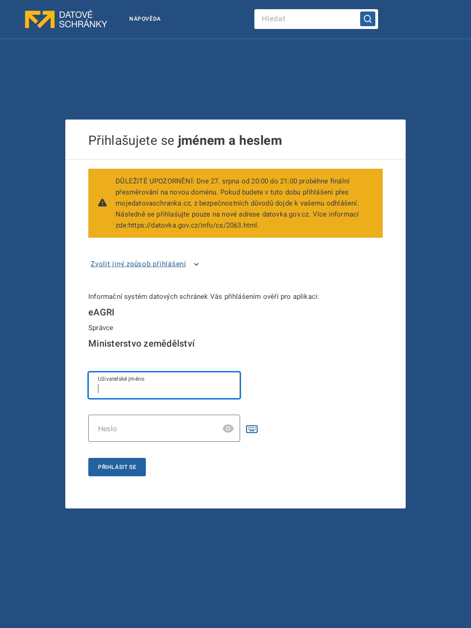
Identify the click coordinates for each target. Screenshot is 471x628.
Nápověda (145, 19)
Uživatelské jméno (121, 379)
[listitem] (146, 264)
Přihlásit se (117, 467)
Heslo (107, 428)
